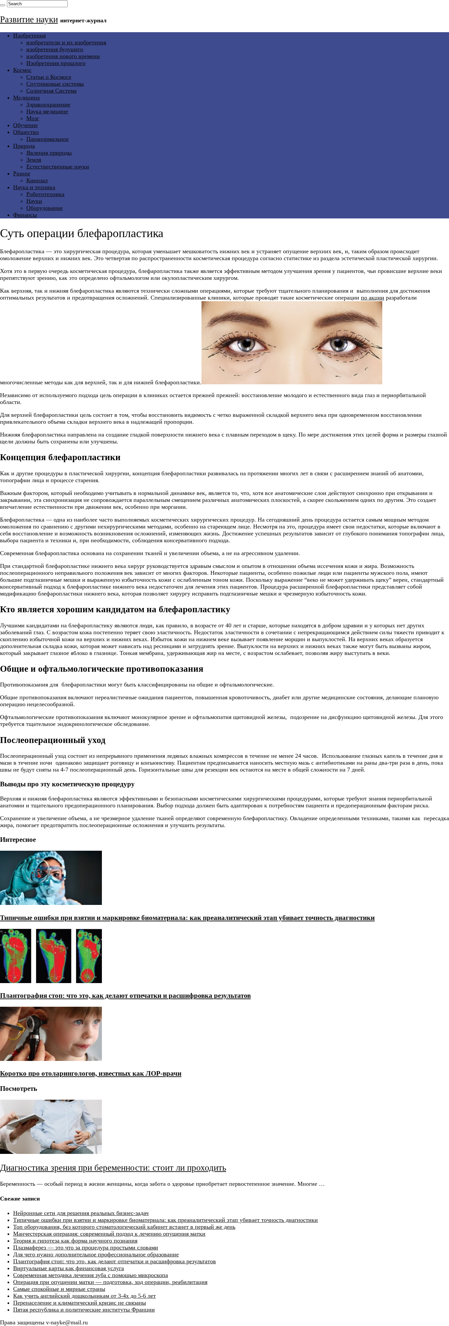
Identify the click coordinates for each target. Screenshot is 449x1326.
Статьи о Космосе (48, 77)
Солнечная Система (51, 90)
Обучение (25, 125)
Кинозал (37, 180)
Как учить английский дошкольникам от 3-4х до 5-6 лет (84, 1295)
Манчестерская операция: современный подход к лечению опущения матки (109, 1233)
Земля (33, 159)
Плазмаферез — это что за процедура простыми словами (85, 1247)
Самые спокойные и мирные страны (59, 1289)
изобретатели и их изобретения (66, 42)
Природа (24, 146)
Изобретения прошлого (55, 63)
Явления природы (49, 152)
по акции (372, 297)
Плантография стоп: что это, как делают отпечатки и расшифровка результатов (125, 996)
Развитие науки (29, 19)
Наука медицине (47, 111)
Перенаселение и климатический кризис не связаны (79, 1302)
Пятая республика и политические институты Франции (84, 1309)
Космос (22, 70)
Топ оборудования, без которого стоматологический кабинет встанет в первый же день (124, 1227)
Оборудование (44, 208)
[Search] (2, 5)
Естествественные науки (57, 166)
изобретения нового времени (63, 56)
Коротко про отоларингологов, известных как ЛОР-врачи (90, 1073)
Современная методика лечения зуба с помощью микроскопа (90, 1275)
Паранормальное (47, 139)
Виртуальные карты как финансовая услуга (68, 1268)
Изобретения (29, 35)
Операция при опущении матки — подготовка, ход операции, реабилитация (110, 1282)
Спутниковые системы (55, 83)
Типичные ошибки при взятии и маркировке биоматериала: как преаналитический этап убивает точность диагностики (187, 918)
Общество (26, 132)
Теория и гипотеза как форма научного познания (75, 1240)
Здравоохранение (48, 104)
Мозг (32, 118)
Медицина (26, 97)
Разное (21, 173)
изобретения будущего (54, 49)
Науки (34, 201)
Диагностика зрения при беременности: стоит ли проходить (113, 1168)
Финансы (25, 215)
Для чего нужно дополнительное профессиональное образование (96, 1254)
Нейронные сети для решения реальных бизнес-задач (81, 1213)
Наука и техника (34, 187)
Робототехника (45, 194)
